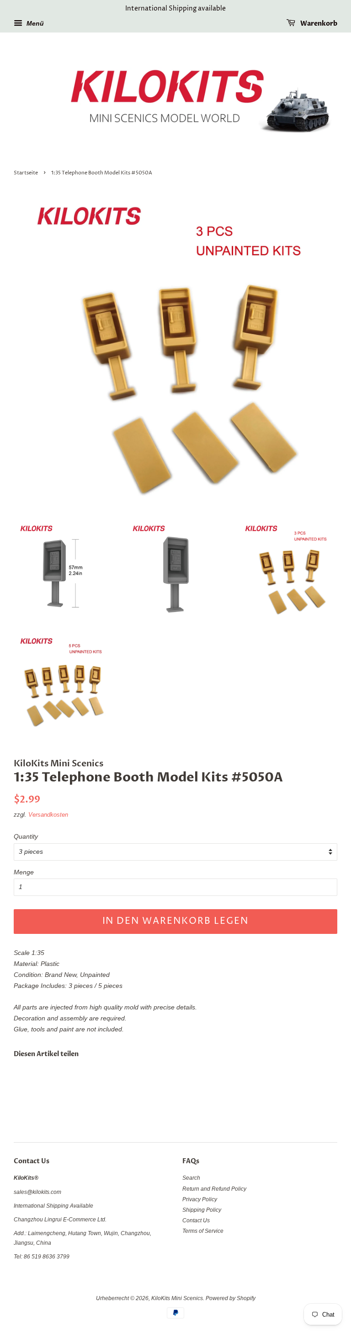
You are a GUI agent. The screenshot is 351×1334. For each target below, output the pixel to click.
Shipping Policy (201, 1210)
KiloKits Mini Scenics (177, 1298)
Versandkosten (48, 814)
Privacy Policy (199, 1199)
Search (191, 1178)
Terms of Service (202, 1231)
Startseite (26, 173)
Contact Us (196, 1220)
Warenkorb (318, 23)
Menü (34, 23)
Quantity (26, 836)
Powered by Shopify (230, 1298)
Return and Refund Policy (214, 1189)
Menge (24, 872)
